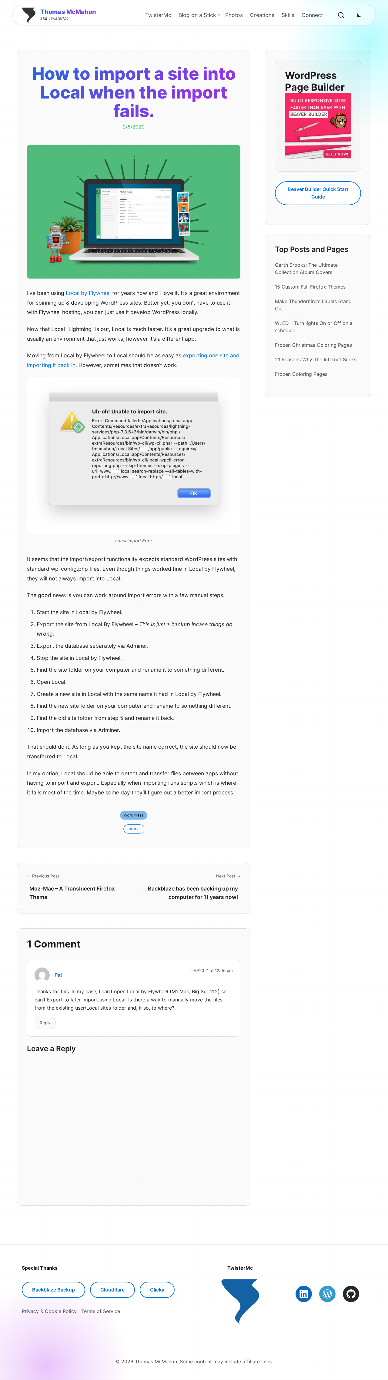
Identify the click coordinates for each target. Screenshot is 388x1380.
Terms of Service (100, 1311)
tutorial (133, 829)
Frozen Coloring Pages (301, 374)
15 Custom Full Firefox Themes (310, 287)
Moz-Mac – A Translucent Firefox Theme (72, 892)
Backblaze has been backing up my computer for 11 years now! (193, 892)
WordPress (134, 815)
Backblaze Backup (53, 1290)
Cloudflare (112, 1290)
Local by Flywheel (88, 293)
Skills (288, 15)
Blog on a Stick (197, 15)
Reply (45, 1022)
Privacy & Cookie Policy (49, 1311)
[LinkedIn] (304, 1294)
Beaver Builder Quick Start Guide (318, 193)
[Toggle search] (341, 15)
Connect (312, 15)
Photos (234, 15)
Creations (262, 15)
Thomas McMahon (68, 11)
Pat (58, 975)
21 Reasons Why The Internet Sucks (315, 359)
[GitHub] (351, 1294)
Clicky (157, 1290)
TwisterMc (158, 15)
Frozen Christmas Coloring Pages (313, 345)
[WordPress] (327, 1294)
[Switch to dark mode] (359, 15)
